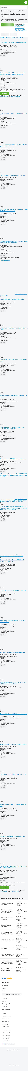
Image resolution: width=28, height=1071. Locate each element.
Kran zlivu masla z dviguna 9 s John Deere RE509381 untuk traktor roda (12, 428)
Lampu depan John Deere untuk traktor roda (7, 940)
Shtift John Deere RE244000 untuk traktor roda (13, 774)
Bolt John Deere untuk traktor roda (6, 925)
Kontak (3, 990)
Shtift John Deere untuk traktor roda (6, 918)
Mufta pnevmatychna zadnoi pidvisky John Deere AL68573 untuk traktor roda (13, 210)
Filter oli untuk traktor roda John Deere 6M (12, 299)
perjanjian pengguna (15, 96)
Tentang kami (5, 985)
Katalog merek (5, 1026)
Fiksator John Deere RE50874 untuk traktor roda (13, 714)
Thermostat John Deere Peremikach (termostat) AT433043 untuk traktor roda (13, 867)
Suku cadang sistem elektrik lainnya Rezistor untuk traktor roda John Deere (8, 962)
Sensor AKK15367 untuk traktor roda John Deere (13, 744)
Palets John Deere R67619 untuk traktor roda (12, 175)
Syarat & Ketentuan (6, 1016)
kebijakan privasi (4, 96)
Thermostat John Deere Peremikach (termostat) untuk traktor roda (7, 911)
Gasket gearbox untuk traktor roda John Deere (7, 933)
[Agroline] (2, 11)
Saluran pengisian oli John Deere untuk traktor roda (7, 955)
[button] (26, 2)
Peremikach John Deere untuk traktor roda (7, 969)
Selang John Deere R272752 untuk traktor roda (13, 590)
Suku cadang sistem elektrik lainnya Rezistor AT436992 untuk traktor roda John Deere (12, 73)
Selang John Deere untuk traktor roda (7, 947)
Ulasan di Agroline (6, 1024)
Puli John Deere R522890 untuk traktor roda (12, 836)
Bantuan (4, 988)
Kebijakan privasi (6, 1018)
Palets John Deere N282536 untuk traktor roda (13, 42)
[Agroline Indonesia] (9, 2)
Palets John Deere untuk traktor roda (7, 904)
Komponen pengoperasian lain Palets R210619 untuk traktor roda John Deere (13, 683)
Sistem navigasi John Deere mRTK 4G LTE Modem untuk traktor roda (12, 560)
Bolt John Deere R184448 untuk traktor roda (12, 652)
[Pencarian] (25, 7)
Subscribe (4, 93)
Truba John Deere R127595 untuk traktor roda (13, 459)
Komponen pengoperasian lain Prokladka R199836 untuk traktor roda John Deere (14, 241)
